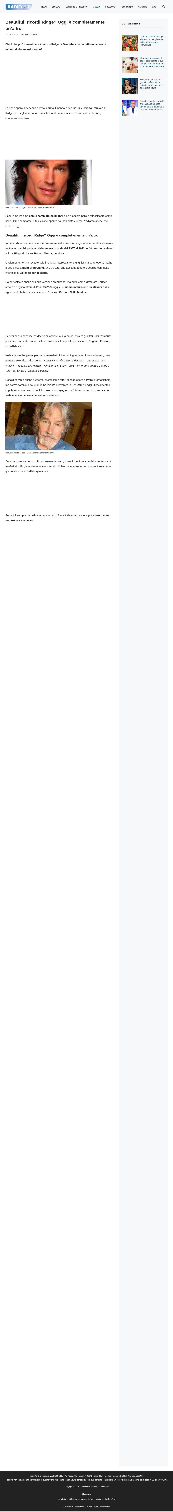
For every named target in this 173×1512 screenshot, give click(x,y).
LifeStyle (56, 6)
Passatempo (127, 6)
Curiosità (142, 6)
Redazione (79, 1507)
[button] (164, 7)
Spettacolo (110, 6)
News (44, 6)
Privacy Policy (92, 1507)
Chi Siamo (68, 1507)
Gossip (96, 6)
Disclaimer (105, 1507)
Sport (154, 6)
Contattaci (104, 1486)
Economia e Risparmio (76, 6)
